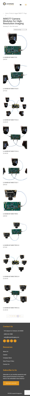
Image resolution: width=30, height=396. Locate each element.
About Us (5, 351)
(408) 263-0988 (8, 334)
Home (6, 13)
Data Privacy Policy (8, 361)
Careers (5, 354)
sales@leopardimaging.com (11, 337)
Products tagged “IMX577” (16, 13)
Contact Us (6, 364)
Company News (7, 358)
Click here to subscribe (11, 383)
